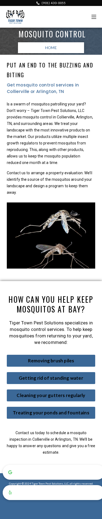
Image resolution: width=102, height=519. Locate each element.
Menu (87, 17)
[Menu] (94, 17)
